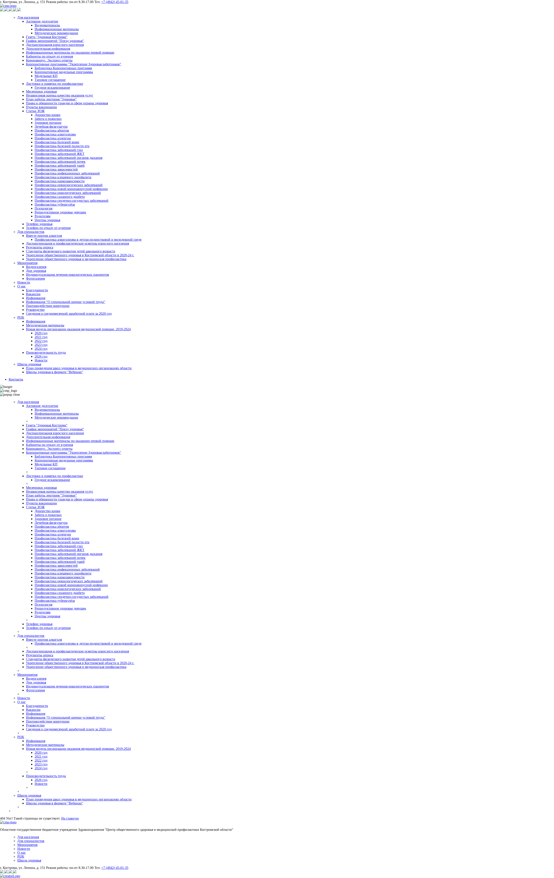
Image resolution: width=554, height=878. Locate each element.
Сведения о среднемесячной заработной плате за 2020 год (69, 313)
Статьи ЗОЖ (35, 111)
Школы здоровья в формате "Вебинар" (54, 372)
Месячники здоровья (41, 91)
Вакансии (33, 294)
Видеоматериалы (47, 25)
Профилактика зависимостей (56, 169)
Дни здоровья (36, 271)
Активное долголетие (42, 21)
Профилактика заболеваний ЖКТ (59, 154)
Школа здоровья (29, 364)
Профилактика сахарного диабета (60, 197)
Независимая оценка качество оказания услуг (59, 95)
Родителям (42, 216)
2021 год (41, 337)
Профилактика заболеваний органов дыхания (68, 158)
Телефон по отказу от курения (48, 228)
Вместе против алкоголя (44, 235)
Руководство (35, 309)
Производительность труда (46, 352)
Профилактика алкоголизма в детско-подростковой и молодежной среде (88, 239)
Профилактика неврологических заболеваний (69, 185)
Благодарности (37, 290)
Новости (23, 282)
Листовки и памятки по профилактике (54, 84)
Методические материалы (45, 325)
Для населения (28, 17)
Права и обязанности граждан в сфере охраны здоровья (67, 103)
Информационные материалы (57, 29)
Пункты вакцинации (41, 107)
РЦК (20, 317)
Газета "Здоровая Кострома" (47, 37)
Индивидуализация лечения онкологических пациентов (67, 274)
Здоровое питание (48, 122)
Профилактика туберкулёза (55, 204)
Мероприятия (27, 263)
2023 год (41, 345)
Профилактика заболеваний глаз (59, 150)
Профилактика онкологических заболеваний (68, 193)
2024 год (41, 348)
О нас (21, 286)
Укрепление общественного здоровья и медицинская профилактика (76, 259)
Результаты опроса (39, 247)
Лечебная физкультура (51, 126)
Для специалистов (30, 232)
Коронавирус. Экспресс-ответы (49, 60)
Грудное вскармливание (52, 87)
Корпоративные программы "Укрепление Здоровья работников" (73, 64)
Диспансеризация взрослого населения (55, 45)
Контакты (16, 379)
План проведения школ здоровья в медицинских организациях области (79, 368)
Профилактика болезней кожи (57, 142)
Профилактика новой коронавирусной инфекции (71, 189)
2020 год (41, 333)
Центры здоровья (47, 220)
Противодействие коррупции (47, 306)
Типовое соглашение (50, 80)
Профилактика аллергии (53, 138)
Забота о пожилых (48, 119)
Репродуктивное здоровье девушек (60, 212)
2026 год (41, 356)
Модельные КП (46, 76)
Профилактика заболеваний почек (60, 161)
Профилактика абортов (52, 130)
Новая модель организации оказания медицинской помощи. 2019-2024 (78, 329)
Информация (35, 298)
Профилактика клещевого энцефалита (63, 177)
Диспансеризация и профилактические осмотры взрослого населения (77, 243)
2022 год (41, 341)
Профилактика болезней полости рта (62, 146)
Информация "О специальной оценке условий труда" (65, 302)
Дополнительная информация (48, 48)
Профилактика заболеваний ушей (60, 165)
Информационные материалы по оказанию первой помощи (70, 52)
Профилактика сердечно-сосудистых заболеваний (71, 200)
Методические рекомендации (56, 33)
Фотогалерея (35, 278)
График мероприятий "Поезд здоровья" (55, 41)
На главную (70, 818)
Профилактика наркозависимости (60, 181)
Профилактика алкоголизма (55, 134)
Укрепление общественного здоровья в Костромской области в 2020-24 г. (80, 255)
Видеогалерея (36, 267)
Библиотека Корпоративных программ (63, 68)
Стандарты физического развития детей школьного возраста (70, 251)
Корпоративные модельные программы (64, 72)
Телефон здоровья (39, 224)
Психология (43, 208)
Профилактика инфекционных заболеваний (67, 173)
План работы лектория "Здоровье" (51, 99)
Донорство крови (47, 115)
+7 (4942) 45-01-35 (114, 2)
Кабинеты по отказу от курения (49, 56)
